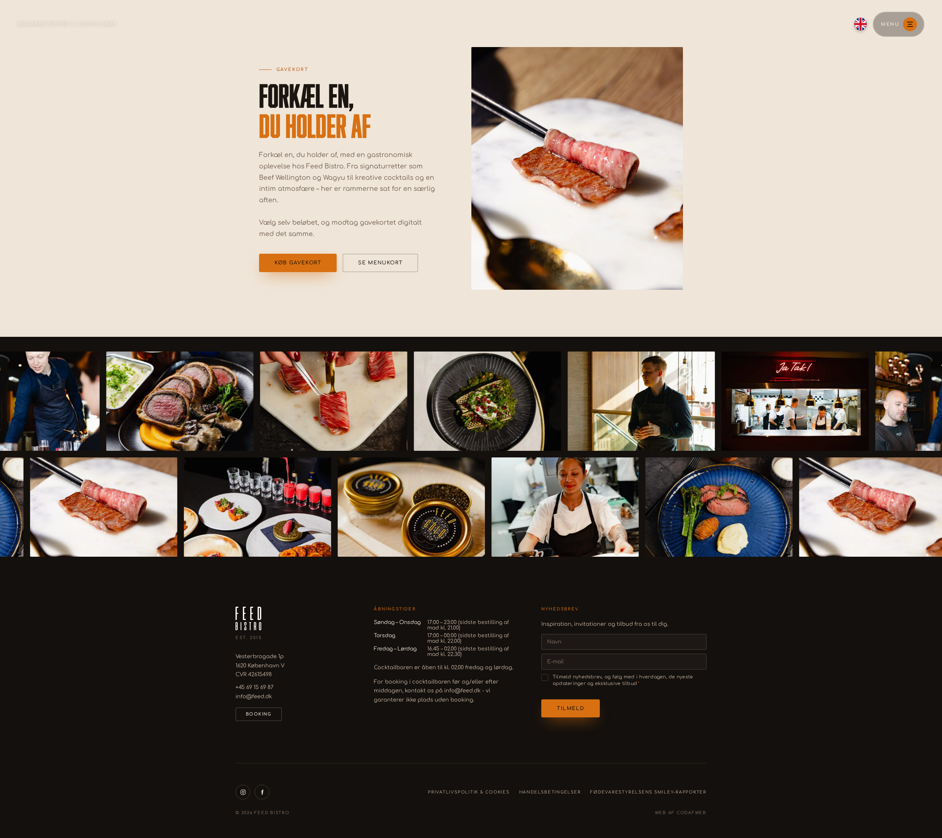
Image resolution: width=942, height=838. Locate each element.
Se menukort (380, 262)
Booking (259, 714)
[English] (860, 24)
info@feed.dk (254, 696)
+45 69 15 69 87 (254, 687)
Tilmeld (570, 708)
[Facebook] (262, 792)
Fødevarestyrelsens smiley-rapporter (648, 792)
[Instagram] (243, 792)
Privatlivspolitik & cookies (469, 792)
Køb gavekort (298, 262)
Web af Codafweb (680, 812)
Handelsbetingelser (550, 792)
